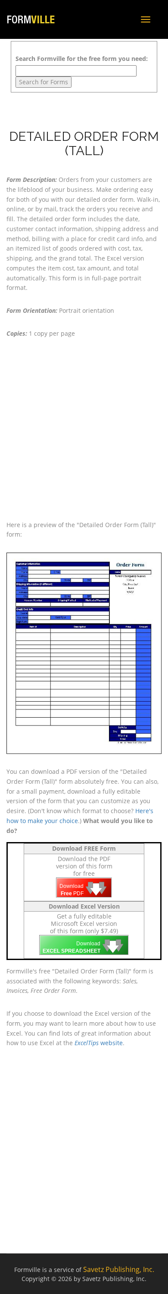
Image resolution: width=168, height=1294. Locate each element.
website (99, 1043)
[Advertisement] (84, 429)
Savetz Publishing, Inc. (118, 1269)
